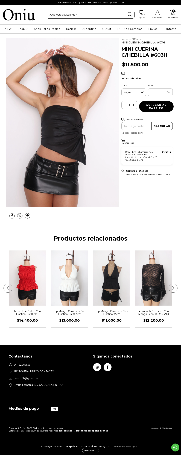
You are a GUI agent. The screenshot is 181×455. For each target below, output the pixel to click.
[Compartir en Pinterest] (27, 217)
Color (124, 85)
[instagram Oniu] (5, 2)
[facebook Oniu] (10, 2)
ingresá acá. (66, 430)
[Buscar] (130, 14)
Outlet (106, 29)
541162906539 (22, 364)
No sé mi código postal (132, 132)
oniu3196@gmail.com (27, 378)
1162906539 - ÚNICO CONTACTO (34, 371)
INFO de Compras (129, 29)
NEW (8, 29)
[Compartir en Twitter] (20, 217)
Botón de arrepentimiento (92, 430)
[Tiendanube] (161, 428)
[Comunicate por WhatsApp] (175, 447)
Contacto (170, 29)
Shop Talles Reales (47, 29)
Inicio (124, 39)
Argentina (89, 29)
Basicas (71, 29)
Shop (22, 29)
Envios (152, 29)
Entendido (90, 450)
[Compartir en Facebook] (12, 217)
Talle (150, 85)
